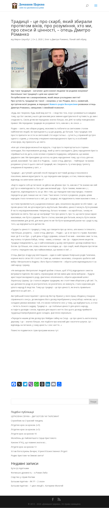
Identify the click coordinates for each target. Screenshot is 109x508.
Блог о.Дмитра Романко (56, 39)
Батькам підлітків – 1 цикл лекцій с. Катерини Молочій (37, 485)
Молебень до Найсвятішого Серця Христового (33, 438)
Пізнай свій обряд (77, 39)
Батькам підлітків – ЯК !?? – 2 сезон (28, 481)
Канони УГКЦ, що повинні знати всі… (29, 442)
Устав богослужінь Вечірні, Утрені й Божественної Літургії (39, 451)
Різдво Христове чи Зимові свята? (27, 455)
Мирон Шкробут (22, 39)
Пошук (93, 401)
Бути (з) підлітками (20, 468)
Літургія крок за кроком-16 (24, 433)
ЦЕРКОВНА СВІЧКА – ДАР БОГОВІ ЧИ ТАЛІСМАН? (35, 416)
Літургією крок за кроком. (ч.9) (25, 425)
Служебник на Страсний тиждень (27, 420)
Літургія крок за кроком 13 (23, 447)
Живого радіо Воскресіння (63, 104)
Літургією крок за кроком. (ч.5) (25, 429)
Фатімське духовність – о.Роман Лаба (29, 472)
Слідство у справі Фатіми (23, 477)
